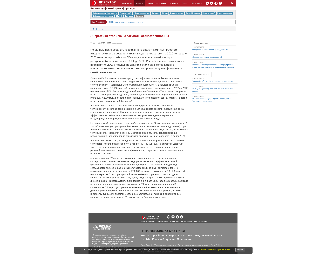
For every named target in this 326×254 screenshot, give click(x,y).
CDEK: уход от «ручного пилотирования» (126, 22)
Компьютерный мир (153, 235)
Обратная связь (162, 221)
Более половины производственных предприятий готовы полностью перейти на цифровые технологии (214, 65)
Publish (145, 239)
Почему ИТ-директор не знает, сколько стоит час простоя (212, 89)
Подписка (203, 221)
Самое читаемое (201, 43)
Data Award (197, 3)
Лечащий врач (211, 235)
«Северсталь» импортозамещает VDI (207, 57)
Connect (185, 3)
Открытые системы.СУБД (184, 235)
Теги (195, 221)
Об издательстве (147, 221)
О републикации (186, 221)
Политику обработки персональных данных (217, 249)
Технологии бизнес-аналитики (193, 245)
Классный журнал (163, 239)
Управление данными (165, 245)
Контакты (174, 3)
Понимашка (184, 239)
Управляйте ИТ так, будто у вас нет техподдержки (212, 81)
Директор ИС (127, 3)
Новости (139, 3)
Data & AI (215, 245)
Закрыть (240, 249)
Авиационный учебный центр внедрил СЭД (210, 49)
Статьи (150, 3)
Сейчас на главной (201, 74)
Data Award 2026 (98, 22)
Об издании (161, 3)
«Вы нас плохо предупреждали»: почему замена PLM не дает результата (212, 99)
